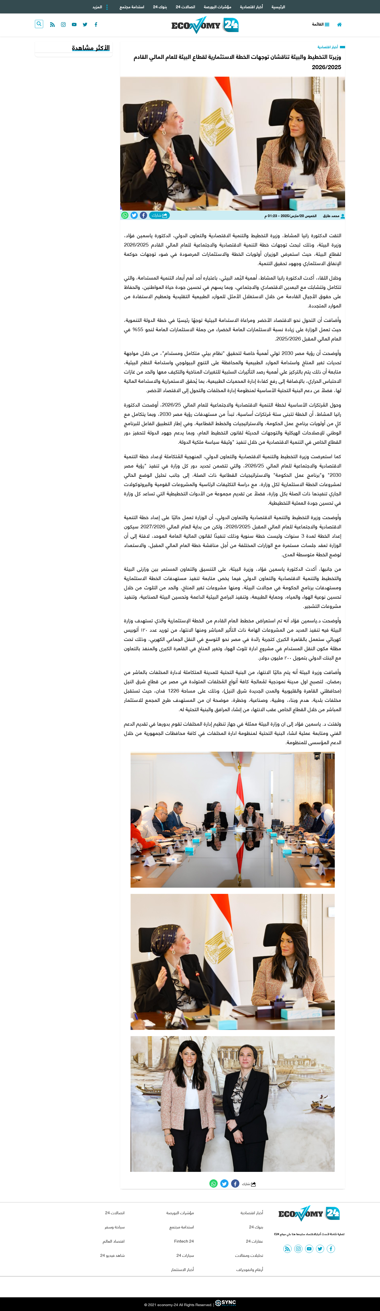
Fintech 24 (184, 1240)
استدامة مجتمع (132, 6)
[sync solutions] (225, 1304)
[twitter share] (134, 215)
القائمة (318, 23)
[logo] (205, 25)
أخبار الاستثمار (182, 1269)
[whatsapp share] (124, 215)
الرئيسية (278, 6)
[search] (39, 24)
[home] (339, 24)
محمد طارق (331, 215)
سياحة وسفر (115, 1226)
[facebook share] (143, 215)
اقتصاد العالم (114, 1240)
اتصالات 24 (185, 6)
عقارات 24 (254, 1240)
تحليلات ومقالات (249, 1255)
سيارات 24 (185, 1255)
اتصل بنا (178, 1287)
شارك (157, 215)
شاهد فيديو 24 (112, 1255)
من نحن (202, 1287)
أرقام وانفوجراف (250, 1269)
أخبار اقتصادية (251, 6)
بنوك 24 (160, 6)
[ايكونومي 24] (309, 1214)
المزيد (98, 6)
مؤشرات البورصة (217, 6)
